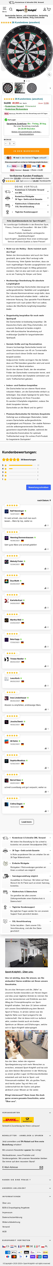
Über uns (6, 1203)
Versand (6, 1227)
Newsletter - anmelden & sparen (22, 1135)
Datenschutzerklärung (12, 1217)
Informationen (11, 1196)
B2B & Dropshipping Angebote (16, 1208)
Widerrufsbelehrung (11, 1222)
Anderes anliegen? (14, 1188)
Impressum (7, 1212)
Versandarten (11, 1112)
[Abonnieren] (41, 1167)
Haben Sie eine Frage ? (16, 1180)
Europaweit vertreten (16, 1240)
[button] (20, 23)
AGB (4, 1231)
